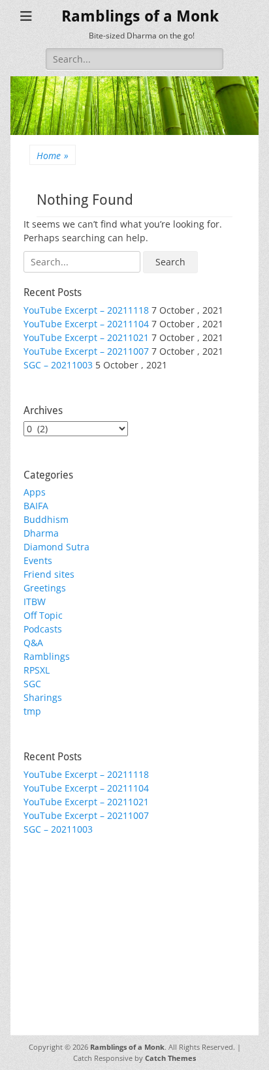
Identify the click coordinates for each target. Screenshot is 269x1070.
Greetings (45, 588)
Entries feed (50, 903)
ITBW (35, 601)
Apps (35, 492)
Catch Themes (170, 1058)
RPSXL (37, 670)
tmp (32, 711)
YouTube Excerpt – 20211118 (86, 310)
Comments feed (58, 916)
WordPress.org (55, 930)
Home (53, 155)
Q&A (33, 642)
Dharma (41, 533)
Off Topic (43, 615)
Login (35, 889)
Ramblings (47, 656)
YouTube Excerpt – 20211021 (86, 337)
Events (38, 560)
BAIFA (36, 505)
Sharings (43, 697)
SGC (32, 683)
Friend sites (49, 574)
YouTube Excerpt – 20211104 (86, 324)
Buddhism (46, 519)
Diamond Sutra (56, 547)
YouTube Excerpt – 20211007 (86, 351)
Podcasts (43, 629)
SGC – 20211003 (58, 365)
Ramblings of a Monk (140, 16)
